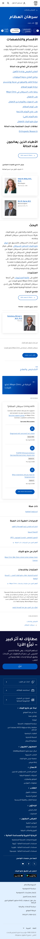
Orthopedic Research (28, 132)
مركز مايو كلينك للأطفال (27, 122)
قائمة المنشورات (21, 278)
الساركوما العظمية (31, 512)
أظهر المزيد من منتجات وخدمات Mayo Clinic (23, 584)
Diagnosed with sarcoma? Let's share (22, 433)
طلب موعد (31, 23)
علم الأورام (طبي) (30, 117)
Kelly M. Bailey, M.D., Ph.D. (25, 180)
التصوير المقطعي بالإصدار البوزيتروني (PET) (24, 538)
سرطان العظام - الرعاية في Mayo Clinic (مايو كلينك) (21, 348)
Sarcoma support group (16, 415)
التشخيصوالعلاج (26, 30)
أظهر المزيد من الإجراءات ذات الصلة (26, 543)
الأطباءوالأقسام (15, 30)
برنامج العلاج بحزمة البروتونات (25, 77)
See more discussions (25, 492)
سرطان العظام (24, 17)
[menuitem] (26, 31)
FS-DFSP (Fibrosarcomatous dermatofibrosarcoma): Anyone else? (22, 454)
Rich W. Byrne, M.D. (24, 201)
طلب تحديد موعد (30, 355)
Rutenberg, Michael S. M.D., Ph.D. (14, 317)
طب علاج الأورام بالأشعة (27, 112)
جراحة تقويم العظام (29, 87)
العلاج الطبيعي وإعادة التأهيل (25, 72)
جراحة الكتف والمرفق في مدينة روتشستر (20, 82)
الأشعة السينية (33, 532)
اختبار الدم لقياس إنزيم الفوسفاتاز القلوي (25, 526)
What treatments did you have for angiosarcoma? (23, 476)
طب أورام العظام (30, 107)
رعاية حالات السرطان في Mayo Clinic (22, 92)
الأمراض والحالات (29, 10)
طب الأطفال (32, 97)
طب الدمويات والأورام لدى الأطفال (23, 102)
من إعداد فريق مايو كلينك (30, 343)
